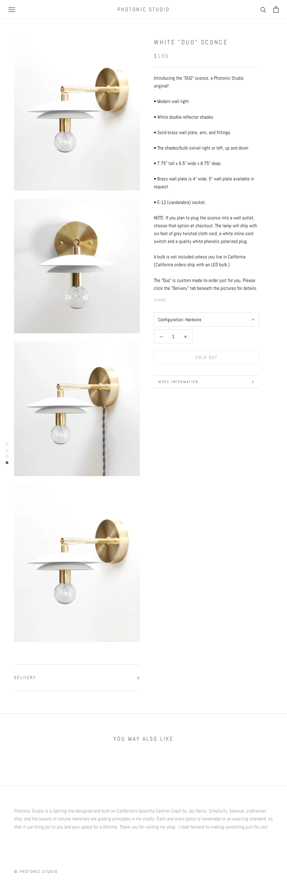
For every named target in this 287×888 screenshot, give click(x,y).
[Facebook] (172, 298)
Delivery (25, 677)
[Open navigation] (11, 9)
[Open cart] (276, 9)
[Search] (263, 9)
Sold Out (206, 357)
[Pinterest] (187, 298)
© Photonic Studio (36, 871)
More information (178, 381)
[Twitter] (179, 298)
